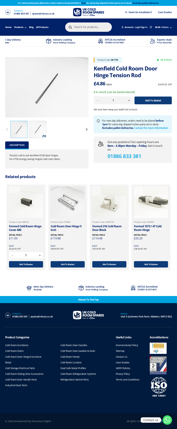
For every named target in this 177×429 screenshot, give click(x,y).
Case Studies (165, 12)
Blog (31, 27)
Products (18, 27)
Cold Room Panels (70, 356)
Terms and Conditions (127, 379)
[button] (86, 129)
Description (17, 145)
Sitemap (120, 350)
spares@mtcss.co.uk (43, 13)
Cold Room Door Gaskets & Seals (77, 350)
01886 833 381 (21, 13)
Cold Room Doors (14, 350)
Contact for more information (151, 128)
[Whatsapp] (167, 420)
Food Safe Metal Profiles (73, 368)
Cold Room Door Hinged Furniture (23, 356)
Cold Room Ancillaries (16, 345)
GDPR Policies (123, 368)
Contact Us (121, 356)
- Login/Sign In (136, 27)
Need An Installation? (140, 12)
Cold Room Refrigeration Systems (78, 373)
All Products (42, 27)
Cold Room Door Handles (73, 345)
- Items (161, 27)
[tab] (17, 145)
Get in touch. (131, 109)
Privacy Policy (123, 373)
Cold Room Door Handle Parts (21, 379)
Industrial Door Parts (16, 385)
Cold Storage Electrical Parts (20, 368)
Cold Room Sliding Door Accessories (24, 373)
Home (8, 27)
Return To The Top (88, 299)
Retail (8, 362)
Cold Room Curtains (71, 362)
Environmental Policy (127, 345)
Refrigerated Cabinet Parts (74, 379)
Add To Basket (153, 100)
